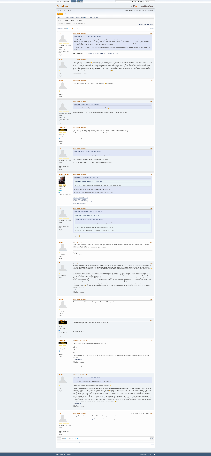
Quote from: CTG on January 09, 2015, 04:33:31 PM (86, 177)
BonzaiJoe (62, 128)
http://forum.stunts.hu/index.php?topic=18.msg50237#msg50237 (102, 53)
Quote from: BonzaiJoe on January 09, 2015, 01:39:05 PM (88, 36)
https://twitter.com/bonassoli (79, 199)
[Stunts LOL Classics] (59, 192)
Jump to (132, 445)
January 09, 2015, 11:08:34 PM (80, 263)
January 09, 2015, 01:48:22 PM (79, 33)
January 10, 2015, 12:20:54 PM (80, 340)
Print (151, 28)
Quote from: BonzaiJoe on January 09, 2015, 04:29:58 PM (88, 151)
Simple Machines (67, 454)
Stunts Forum (63, 6)
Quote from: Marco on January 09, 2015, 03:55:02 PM (87, 104)
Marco (61, 60)
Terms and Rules (146, 454)
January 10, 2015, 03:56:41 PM (80, 374)
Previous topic (142, 24)
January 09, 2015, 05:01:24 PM (80, 242)
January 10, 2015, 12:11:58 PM (79, 320)
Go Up (59, 438)
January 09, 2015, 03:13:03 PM (79, 59)
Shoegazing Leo (64, 174)
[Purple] (59, 138)
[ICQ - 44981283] (59, 190)
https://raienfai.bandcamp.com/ (80, 203)
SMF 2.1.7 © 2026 (59, 454)
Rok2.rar (77, 290)
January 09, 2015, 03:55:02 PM (79, 80)
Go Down (60, 28)
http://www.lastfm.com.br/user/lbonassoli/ (82, 202)
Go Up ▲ (153, 454)
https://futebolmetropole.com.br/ (80, 197)
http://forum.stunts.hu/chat (98, 419)
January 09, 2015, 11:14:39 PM (79, 299)
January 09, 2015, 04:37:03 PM (79, 208)
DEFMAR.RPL (78, 403)
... (76, 28)
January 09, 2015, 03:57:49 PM (79, 101)
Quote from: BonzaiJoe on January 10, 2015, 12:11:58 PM (88, 378)
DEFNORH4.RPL (78, 360)
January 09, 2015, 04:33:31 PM (79, 148)
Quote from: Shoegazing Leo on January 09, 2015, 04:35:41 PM (89, 211)
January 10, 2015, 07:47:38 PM (79, 413)
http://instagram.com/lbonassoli (80, 200)
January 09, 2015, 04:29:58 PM (79, 127)
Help (141, 454)
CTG (60, 33)
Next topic (150, 24)
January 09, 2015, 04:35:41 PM (79, 174)
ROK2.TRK (77, 252)
